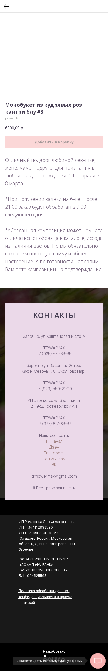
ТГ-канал (54, 441)
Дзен (54, 447)
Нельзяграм (54, 459)
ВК (54, 464)
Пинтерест (54, 453)
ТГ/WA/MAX (54, 348)
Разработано (54, 651)
